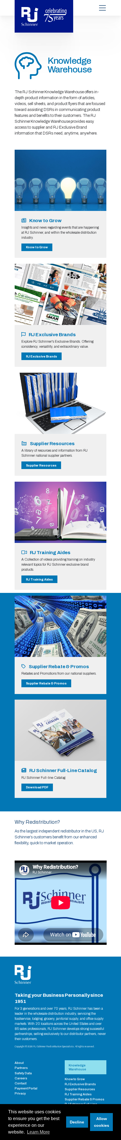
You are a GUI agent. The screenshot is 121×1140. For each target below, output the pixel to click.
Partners (21, 1068)
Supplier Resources (41, 465)
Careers (21, 1078)
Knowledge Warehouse (77, 1067)
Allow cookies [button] (101, 1122)
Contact (20, 1083)
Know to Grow (37, 247)
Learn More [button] (38, 1132)
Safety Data (23, 1073)
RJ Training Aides (39, 579)
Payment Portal (26, 1088)
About (19, 1062)
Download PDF (37, 787)
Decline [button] (77, 1122)
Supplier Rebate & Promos (46, 683)
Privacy (20, 1093)
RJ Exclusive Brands (41, 356)
